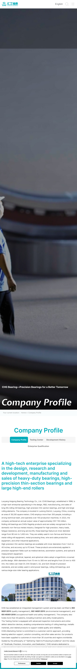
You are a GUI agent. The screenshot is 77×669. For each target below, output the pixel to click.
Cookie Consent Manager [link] (11, 651)
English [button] (59, 4)
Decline (38, 663)
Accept (55, 663)
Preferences (21, 663)
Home (23, 413)
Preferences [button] (44, 659)
